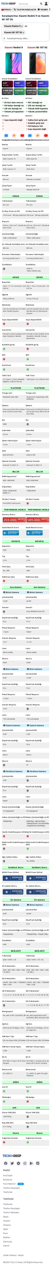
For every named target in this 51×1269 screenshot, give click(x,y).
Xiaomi (6, 1245)
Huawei (6, 1221)
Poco (5, 1233)
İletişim (21, 1255)
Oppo (5, 1229)
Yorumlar (14, 140)
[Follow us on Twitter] (12, 1163)
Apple (5, 1216)
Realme (6, 1237)
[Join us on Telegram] (18, 1163)
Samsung (7, 1241)
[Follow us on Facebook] (5, 1163)
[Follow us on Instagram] (24, 1163)
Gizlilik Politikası (9, 1255)
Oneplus (7, 1225)
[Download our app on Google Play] (31, 1163)
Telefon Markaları (11, 1212)
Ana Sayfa (7, 1175)
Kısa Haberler (12, 1184)
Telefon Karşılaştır (26, 10)
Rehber (44, 10)
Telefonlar (8, 1192)
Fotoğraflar (6, 140)
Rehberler (7, 1179)
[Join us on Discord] (37, 1163)
